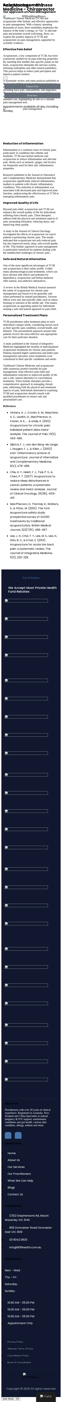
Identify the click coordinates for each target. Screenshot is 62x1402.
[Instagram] (18, 1135)
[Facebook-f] (8, 1135)
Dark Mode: (9, 1399)
